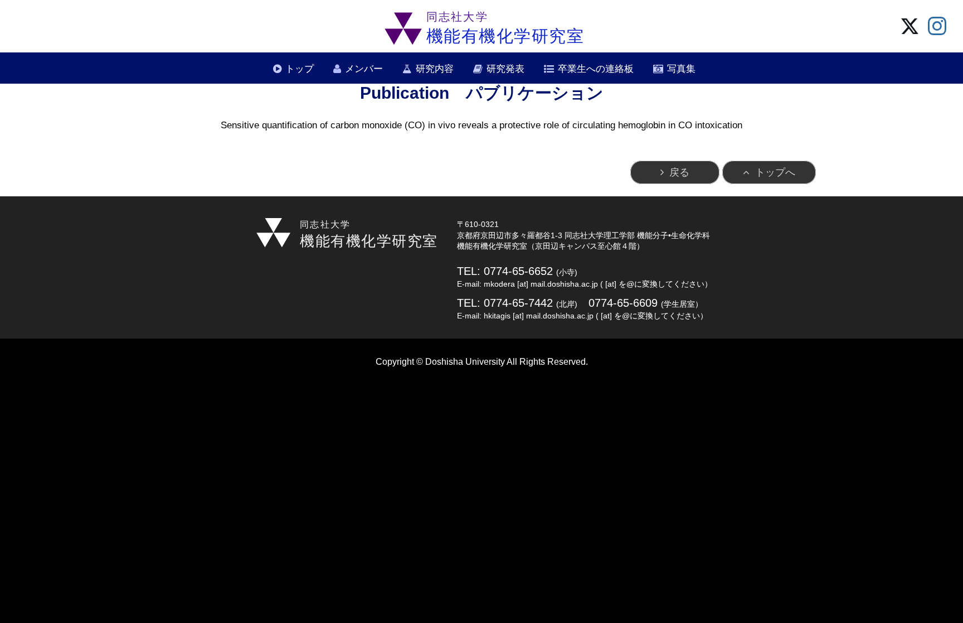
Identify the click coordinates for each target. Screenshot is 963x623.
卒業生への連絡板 (596, 69)
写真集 (681, 69)
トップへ (775, 172)
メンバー (364, 69)
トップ (299, 69)
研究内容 (435, 69)
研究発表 (505, 69)
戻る (679, 172)
